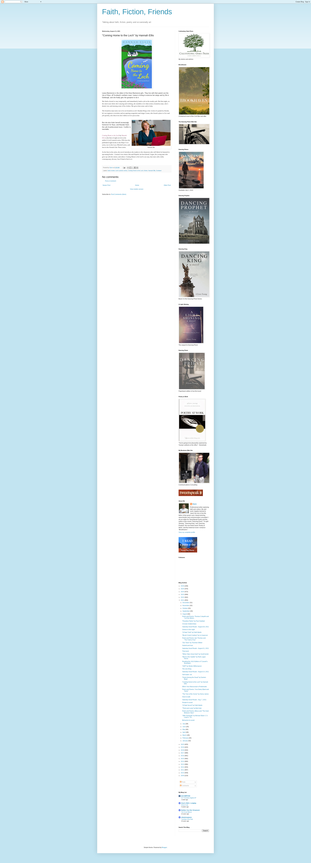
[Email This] (128, 167)
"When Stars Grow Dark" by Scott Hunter (195, 654)
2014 (183, 761)
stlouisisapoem (186, 817)
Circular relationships (189, 624)
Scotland (158, 170)
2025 (183, 589)
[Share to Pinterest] (137, 167)
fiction (145, 170)
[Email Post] (124, 167)
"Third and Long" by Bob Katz (192, 708)
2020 (183, 744)
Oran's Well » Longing (188, 803)
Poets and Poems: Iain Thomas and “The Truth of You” (194, 639)
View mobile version (136, 189)
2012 (183, 767)
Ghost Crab (184, 805)
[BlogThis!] (130, 167)
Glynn (195, 504)
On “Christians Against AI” (188, 798)
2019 (183, 747)
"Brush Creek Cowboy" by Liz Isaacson (195, 635)
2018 (183, 750)
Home (137, 185)
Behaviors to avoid (188, 720)
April (184, 732)
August (184, 614)
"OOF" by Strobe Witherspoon (192, 666)
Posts (183, 782)
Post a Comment (110, 181)
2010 (183, 773)
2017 (183, 753)
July (184, 724)
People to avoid (187, 702)
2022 (183, 597)
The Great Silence (186, 812)
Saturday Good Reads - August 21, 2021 (195, 648)
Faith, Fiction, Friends (137, 12)
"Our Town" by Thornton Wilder (192, 643)
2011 (183, 770)
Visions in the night (188, 629)
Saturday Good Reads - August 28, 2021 (195, 627)
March (184, 735)
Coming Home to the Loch (110, 135)
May (184, 729)
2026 (183, 586)
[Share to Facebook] (135, 167)
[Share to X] (132, 167)
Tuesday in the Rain (187, 819)
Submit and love (187, 645)
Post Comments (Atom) (118, 194)
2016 (183, 756)
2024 (183, 592)
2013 (183, 764)
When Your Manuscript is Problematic (194, 686)
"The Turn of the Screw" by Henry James (195, 694)
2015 (183, 758)
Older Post (167, 185)
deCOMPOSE (185, 796)
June (184, 727)
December (186, 602)
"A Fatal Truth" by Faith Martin (192, 632)
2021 (183, 600)
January (185, 741)
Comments (185, 786)
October (185, 608)
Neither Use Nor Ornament (190, 810)
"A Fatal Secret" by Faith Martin (192, 705)
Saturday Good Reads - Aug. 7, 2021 (194, 700)
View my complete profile (187, 532)
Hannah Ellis (152, 170)
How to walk (186, 697)
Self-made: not (187, 674)
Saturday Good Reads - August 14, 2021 (195, 672)
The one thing (186, 669)
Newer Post (106, 185)
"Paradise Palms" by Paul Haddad (193, 621)
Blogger (164, 847)
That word (185, 651)
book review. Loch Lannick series (117, 170)
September (186, 611)
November (186, 605)
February (185, 738)
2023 (183, 594)
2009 (183, 775)
